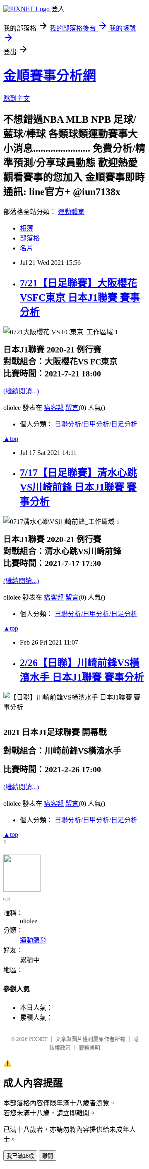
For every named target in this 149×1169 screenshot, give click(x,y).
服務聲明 (89, 1048)
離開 (47, 1156)
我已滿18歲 (20, 1156)
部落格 (30, 238)
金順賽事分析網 (49, 75)
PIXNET (38, 1039)
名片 (26, 248)
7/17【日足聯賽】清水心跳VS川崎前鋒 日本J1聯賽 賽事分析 (78, 487)
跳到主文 (16, 98)
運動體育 (71, 211)
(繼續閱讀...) (21, 391)
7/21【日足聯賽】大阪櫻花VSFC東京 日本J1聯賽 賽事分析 (80, 297)
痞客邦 (54, 407)
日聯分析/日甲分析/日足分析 (96, 424)
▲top (10, 438)
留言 (72, 407)
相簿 (26, 228)
